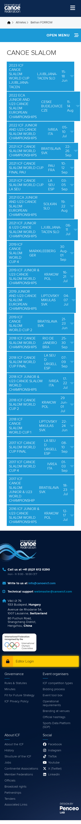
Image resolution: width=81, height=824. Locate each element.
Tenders (9, 798)
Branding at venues (56, 711)
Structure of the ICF (17, 756)
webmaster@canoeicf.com (53, 591)
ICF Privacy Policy (16, 701)
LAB (62, 812)
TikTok (52, 756)
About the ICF (14, 744)
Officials (9, 780)
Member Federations (18, 774)
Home (10, 23)
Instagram (54, 750)
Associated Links (15, 804)
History (9, 750)
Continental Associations (21, 768)
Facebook (55, 744)
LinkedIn (54, 774)
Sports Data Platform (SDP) (56, 725)
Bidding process (54, 689)
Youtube (54, 762)
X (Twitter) (54, 768)
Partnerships (12, 792)
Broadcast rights (15, 786)
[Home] (12, 8)
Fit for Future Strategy (19, 695)
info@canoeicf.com (42, 583)
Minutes (9, 689)
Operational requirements (52, 703)
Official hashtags (54, 717)
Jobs (7, 762)
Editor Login (25, 661)
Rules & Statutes (15, 683)
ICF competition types (58, 683)
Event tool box (53, 695)
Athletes (21, 22)
